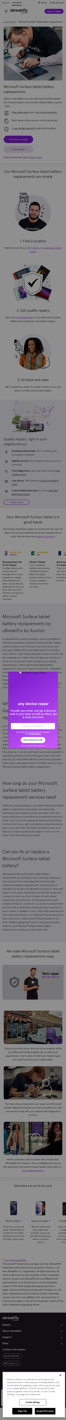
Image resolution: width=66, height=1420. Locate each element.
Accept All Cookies (45, 1411)
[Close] (60, 1375)
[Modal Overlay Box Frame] (33, 710)
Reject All (22, 1411)
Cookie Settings (33, 1402)
